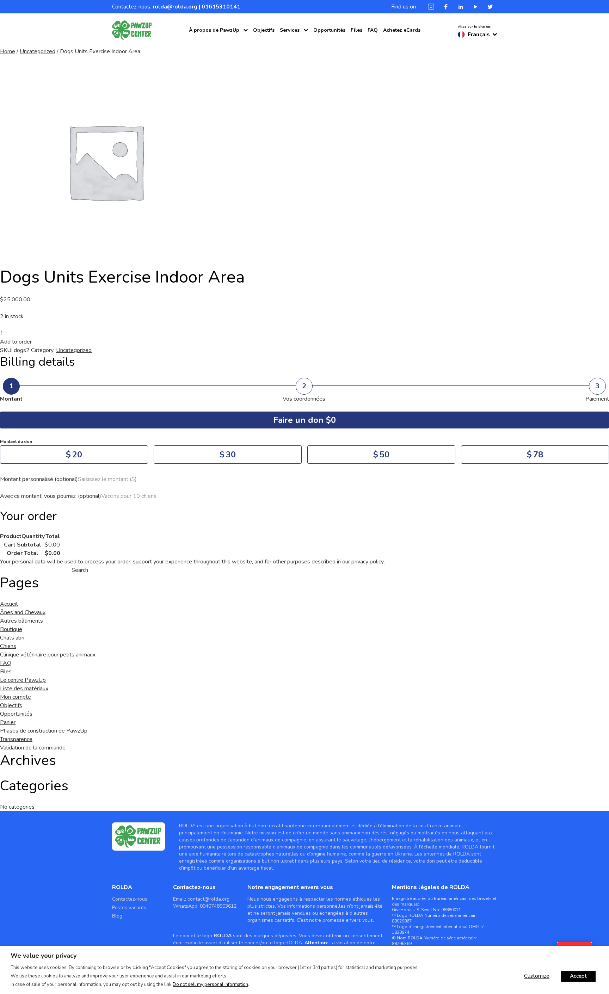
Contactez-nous (129, 899)
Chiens (8, 646)
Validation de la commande (33, 748)
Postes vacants (129, 907)
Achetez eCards (401, 30)
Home (7, 51)
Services (290, 30)
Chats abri (12, 638)
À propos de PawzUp (214, 30)
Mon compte (15, 697)
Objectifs (264, 30)
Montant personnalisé (39, 479)
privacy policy (367, 562)
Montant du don (16, 441)
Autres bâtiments (21, 621)
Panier (8, 722)
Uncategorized (37, 51)
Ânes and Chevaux (22, 612)
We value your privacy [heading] (43, 955)
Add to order (16, 342)
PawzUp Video (208, 65)
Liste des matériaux (294, 55)
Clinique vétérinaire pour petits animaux (48, 655)
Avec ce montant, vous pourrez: (50, 496)
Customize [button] (536, 976)
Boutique (11, 629)
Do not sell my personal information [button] (210, 984)
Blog (117, 916)
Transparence (287, 45)
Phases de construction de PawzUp (43, 731)
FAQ (373, 30)
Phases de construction (218, 55)
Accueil (9, 604)
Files (356, 30)
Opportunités (329, 30)
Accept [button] (578, 976)
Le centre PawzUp (212, 45)
